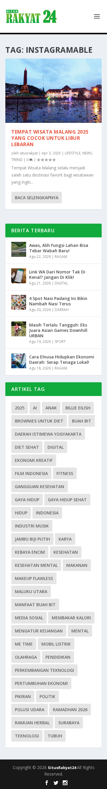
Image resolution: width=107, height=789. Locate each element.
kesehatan (66, 552)
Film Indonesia (31, 473)
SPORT (60, 341)
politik (47, 696)
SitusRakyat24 (62, 767)
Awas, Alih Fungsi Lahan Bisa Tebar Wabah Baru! (58, 247)
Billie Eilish (77, 408)
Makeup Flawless (34, 578)
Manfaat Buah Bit (35, 604)
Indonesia (47, 513)
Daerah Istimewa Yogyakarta (48, 434)
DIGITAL (61, 283)
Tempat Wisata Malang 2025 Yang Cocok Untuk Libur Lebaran (50, 138)
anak (51, 408)
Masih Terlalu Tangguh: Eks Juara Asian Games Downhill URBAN (58, 330)
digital (56, 447)
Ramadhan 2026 (70, 709)
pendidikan (57, 657)
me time (24, 644)
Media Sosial (29, 618)
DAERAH (62, 309)
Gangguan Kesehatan (39, 486)
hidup (21, 513)
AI (35, 408)
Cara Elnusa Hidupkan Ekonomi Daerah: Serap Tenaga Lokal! (61, 359)
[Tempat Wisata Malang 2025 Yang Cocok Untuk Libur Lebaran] (53, 90)
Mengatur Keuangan (39, 631)
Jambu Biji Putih (32, 539)
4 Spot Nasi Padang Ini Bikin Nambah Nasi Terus (58, 301)
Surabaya (68, 722)
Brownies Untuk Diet (39, 421)
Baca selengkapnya (36, 197)
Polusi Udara (29, 709)
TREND (17, 159)
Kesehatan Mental (36, 565)
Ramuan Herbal (32, 722)
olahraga (26, 657)
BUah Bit (81, 421)
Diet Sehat (27, 447)
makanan (76, 565)
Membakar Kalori (71, 618)
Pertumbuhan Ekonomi (41, 683)
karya (65, 539)
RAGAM (61, 256)
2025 (19, 408)
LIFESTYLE (73, 153)
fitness (64, 473)
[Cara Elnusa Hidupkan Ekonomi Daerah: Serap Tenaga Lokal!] (18, 360)
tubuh (55, 736)
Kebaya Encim (30, 552)
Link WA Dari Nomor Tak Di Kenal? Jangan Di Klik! (57, 274)
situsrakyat (29, 153)
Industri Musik (32, 526)
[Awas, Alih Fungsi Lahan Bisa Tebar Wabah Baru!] (18, 249)
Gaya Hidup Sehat (67, 499)
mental (80, 631)
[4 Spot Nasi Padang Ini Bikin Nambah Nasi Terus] (18, 302)
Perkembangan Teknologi (44, 670)
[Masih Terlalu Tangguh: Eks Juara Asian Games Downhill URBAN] (18, 328)
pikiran (23, 696)
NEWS (87, 153)
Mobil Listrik (56, 644)
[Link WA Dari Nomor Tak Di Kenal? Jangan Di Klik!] (18, 275)
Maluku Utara (31, 591)
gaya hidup (27, 499)
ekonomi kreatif (34, 460)
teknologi (27, 736)
